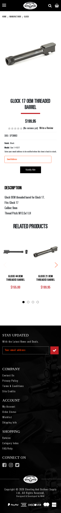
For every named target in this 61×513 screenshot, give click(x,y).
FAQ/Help (7, 448)
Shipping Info (9, 422)
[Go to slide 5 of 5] (5, 264)
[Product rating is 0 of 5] (15, 128)
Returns (6, 438)
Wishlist (7, 417)
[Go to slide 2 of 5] (56, 264)
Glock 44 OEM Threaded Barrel (15, 278)
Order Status (9, 412)
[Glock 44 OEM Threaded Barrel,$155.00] (15, 251)
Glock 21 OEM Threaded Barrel (45, 278)
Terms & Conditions (13, 386)
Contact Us (8, 375)
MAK (42, 496)
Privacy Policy (10, 381)
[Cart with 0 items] (57, 5)
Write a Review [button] (46, 128)
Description (13, 188)
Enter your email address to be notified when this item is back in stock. (31, 152)
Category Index (10, 443)
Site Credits (9, 391)
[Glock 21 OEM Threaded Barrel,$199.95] (45, 251)
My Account (8, 407)
